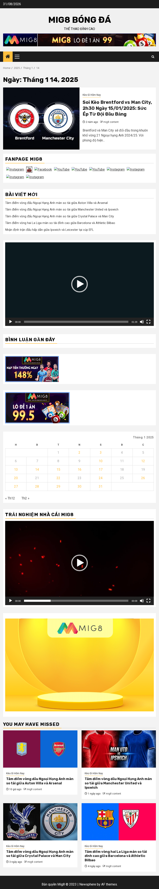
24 (100, 478)
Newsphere (87, 884)
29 (58, 486)
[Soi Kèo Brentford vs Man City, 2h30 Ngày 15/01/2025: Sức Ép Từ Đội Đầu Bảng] (41, 118)
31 (100, 486)
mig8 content (111, 122)
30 (79, 486)
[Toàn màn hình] (148, 322)
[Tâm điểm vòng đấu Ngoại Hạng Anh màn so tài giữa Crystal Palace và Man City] (40, 821)
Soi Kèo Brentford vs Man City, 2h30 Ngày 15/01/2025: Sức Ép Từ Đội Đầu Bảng (117, 108)
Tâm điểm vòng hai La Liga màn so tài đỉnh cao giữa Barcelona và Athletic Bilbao (60, 223)
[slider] (76, 322)
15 (58, 469)
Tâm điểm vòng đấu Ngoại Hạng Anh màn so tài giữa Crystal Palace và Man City (59, 216)
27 (16, 486)
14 (37, 469)
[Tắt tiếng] (142, 322)
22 (58, 478)
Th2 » (25, 498)
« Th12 (10, 498)
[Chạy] (10, 322)
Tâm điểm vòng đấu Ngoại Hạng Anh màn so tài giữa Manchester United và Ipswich (61, 209)
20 (16, 478)
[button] (79, 284)
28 (37, 486)
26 (143, 478)
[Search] (152, 57)
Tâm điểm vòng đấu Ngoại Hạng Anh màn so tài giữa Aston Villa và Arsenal (56, 203)
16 (79, 469)
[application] (79, 284)
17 (100, 469)
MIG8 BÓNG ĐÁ (79, 20)
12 (143, 461)
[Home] (8, 57)
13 (16, 469)
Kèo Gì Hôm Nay (92, 94)
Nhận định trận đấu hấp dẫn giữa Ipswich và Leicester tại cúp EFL (49, 230)
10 (100, 461)
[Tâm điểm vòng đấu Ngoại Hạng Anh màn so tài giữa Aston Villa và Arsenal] (40, 749)
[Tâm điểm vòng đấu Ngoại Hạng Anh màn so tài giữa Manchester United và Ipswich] (119, 749)
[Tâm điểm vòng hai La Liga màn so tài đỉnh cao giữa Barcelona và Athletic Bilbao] (119, 821)
